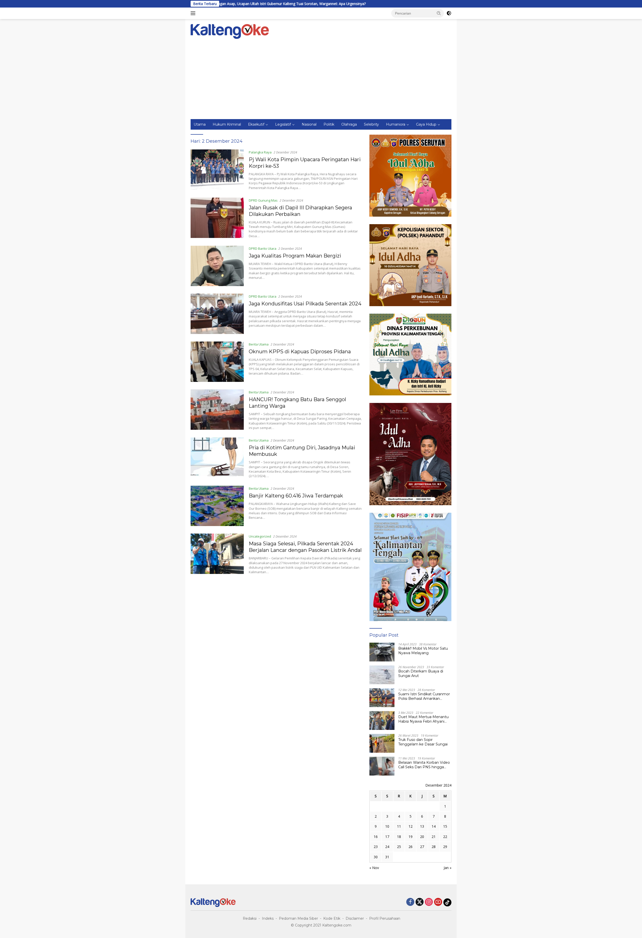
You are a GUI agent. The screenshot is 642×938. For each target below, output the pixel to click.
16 (376, 836)
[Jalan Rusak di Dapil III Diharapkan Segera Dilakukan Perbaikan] (217, 218)
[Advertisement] (321, 81)
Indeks (268, 918)
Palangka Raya (260, 152)
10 (387, 826)
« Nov (374, 867)
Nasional (309, 124)
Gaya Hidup (426, 124)
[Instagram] (429, 902)
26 (411, 846)
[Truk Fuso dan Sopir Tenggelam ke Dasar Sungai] (381, 743)
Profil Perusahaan (384, 918)
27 (422, 846)
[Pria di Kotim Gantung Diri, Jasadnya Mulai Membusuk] (217, 458)
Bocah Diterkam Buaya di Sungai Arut (420, 673)
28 (434, 846)
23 (376, 846)
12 (411, 826)
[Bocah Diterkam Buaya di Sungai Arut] (381, 674)
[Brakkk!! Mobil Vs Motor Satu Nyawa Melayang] (381, 652)
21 (434, 836)
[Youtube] (438, 902)
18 (399, 836)
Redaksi (250, 918)
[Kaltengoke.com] (230, 31)
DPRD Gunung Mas (263, 200)
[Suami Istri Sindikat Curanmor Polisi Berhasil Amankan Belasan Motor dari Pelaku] (381, 697)
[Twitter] (420, 902)
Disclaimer (355, 918)
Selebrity (371, 124)
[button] (439, 13)
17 (387, 836)
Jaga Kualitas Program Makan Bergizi (295, 256)
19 (411, 836)
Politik (329, 124)
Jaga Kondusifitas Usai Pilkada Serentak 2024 (305, 304)
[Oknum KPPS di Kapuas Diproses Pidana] (217, 362)
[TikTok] (447, 902)
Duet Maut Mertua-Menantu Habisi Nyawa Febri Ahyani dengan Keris (423, 719)
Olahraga (349, 124)
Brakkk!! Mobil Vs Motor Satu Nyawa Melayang (423, 650)
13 (422, 826)
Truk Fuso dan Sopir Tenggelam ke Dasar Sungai (423, 741)
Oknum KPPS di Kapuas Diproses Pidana (300, 352)
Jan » (447, 867)
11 (399, 826)
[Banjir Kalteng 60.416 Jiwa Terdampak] (217, 506)
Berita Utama (259, 344)
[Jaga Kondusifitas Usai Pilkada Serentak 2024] (217, 314)
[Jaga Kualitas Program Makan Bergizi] (217, 266)
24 (387, 846)
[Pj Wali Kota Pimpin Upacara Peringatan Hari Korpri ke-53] (217, 169)
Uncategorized (260, 536)
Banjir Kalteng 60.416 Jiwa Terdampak (296, 496)
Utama (200, 124)
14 (434, 826)
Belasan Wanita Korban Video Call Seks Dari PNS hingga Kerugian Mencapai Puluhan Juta (424, 764)
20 (422, 836)
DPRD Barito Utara (262, 248)
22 (445, 836)
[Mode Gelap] (448, 13)
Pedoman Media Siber (298, 918)
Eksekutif (256, 124)
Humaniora (395, 124)
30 (376, 857)
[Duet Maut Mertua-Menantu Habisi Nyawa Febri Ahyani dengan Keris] (381, 720)
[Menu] (194, 13)
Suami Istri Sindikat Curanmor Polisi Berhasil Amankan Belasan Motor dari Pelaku (424, 696)
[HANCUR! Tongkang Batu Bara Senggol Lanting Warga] (217, 409)
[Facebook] (410, 902)
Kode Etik (331, 918)
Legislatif (283, 124)
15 (445, 826)
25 (399, 846)
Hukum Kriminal (227, 124)
